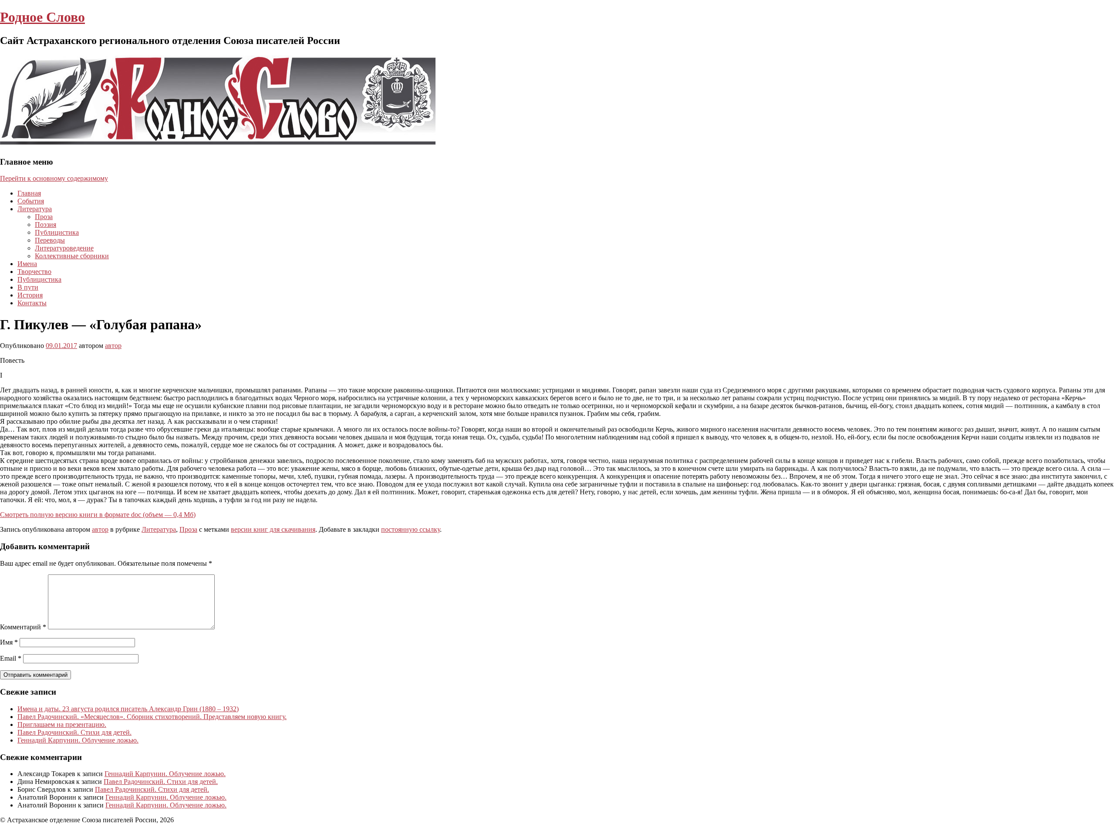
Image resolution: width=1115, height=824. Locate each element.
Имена (27, 263)
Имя (9, 642)
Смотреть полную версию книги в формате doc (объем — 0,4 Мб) (98, 514)
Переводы (50, 240)
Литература (34, 209)
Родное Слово (42, 17)
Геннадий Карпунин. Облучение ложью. (78, 740)
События (30, 201)
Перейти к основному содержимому (54, 178)
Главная (29, 193)
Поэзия (45, 224)
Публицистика (57, 232)
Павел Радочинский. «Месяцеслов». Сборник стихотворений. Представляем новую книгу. (152, 716)
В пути (27, 287)
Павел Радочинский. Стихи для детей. (74, 732)
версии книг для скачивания (273, 529)
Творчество (34, 271)
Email (10, 658)
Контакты (32, 303)
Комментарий (23, 627)
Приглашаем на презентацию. (61, 724)
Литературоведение (64, 248)
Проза (44, 216)
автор (113, 345)
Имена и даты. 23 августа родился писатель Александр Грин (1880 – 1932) (128, 709)
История (30, 295)
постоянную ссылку (410, 529)
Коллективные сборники (72, 256)
